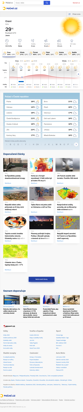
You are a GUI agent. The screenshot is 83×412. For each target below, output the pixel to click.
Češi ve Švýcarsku (35, 365)
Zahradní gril (63, 380)
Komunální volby (8, 348)
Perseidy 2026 (34, 375)
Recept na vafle (7, 367)
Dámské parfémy (41, 384)
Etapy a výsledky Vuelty (36, 337)
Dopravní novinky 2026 (62, 362)
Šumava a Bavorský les (36, 362)
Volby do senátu (7, 345)
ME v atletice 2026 (61, 343)
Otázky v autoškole (61, 367)
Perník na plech (7, 370)
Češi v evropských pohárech (55, 375)
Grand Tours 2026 (35, 348)
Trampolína (29, 380)
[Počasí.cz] (10, 8)
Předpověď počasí (24, 375)
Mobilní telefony (20, 384)
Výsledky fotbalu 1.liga (62, 337)
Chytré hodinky (72, 384)
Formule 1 (59, 345)
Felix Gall (32, 345)
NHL (57, 348)
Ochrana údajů (35, 400)
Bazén (13, 380)
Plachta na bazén (20, 380)
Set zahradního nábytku (52, 380)
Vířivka (70, 380)
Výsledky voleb (7, 340)
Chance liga (59, 335)
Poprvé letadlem (34, 359)
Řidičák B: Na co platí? (62, 365)
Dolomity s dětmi (34, 370)
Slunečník (36, 380)
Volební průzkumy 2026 (9, 337)
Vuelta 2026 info (34, 335)
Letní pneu (50, 384)
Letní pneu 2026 (60, 357)
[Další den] (78, 74)
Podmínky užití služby (22, 400)
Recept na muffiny (8, 359)
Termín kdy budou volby (9, 343)
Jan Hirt (32, 340)
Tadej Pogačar (34, 343)
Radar (61, 400)
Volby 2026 (6, 335)
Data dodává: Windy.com (50, 400)
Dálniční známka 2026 (62, 359)
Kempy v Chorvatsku (35, 357)
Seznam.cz (76, 3)
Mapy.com (16, 375)
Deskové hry (57, 384)
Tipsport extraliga (61, 340)
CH (37, 144)
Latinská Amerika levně (36, 367)
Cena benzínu (43, 375)
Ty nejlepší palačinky (9, 357)
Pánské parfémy (7, 387)
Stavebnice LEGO (31, 384)
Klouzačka (42, 380)
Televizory (64, 384)
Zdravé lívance (7, 362)
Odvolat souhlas (69, 400)
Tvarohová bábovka (8, 365)
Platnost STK (59, 370)
